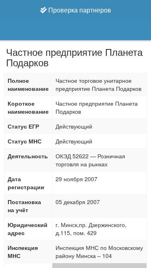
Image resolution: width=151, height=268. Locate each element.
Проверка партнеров (79, 9)
